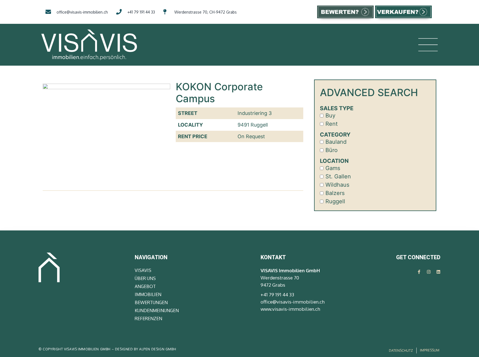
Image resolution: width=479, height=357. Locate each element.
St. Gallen (338, 176)
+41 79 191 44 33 (277, 294)
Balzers (335, 193)
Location (334, 161)
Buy (330, 115)
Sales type (336, 108)
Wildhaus (337, 185)
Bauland (335, 142)
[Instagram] (429, 272)
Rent (331, 124)
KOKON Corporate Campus (219, 93)
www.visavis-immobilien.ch (290, 309)
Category (335, 134)
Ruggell (335, 201)
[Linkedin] (438, 272)
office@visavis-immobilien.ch (293, 302)
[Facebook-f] (419, 272)
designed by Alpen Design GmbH (145, 349)
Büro (331, 150)
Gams (332, 168)
